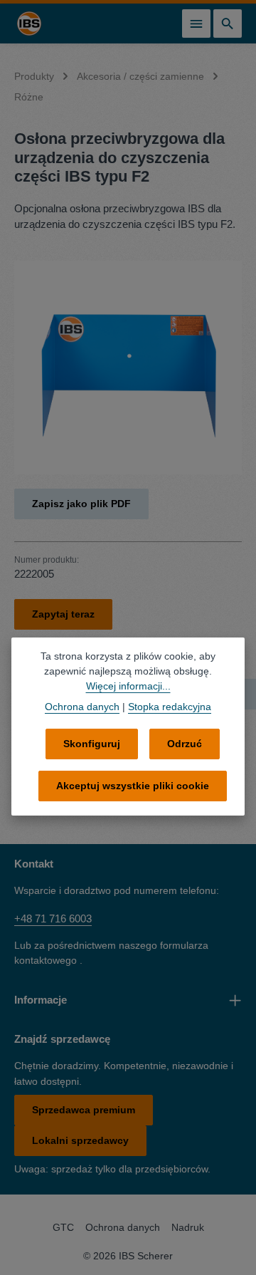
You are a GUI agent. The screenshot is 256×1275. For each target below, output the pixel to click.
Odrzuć (184, 743)
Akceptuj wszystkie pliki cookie (132, 785)
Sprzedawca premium (83, 1109)
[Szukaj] (227, 23)
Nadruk (187, 1227)
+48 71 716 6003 (53, 918)
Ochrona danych (122, 1227)
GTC (63, 1227)
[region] (128, 367)
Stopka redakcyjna (169, 706)
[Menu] (196, 23)
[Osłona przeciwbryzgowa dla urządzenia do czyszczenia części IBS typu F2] (128, 367)
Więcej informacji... (128, 686)
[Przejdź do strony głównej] (29, 23)
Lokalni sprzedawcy (80, 1140)
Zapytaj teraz (63, 614)
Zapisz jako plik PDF (81, 503)
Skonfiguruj (91, 743)
